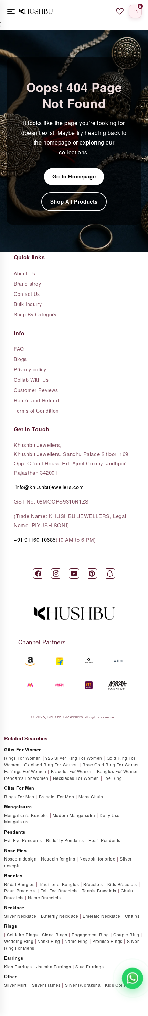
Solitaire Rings (22, 934)
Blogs (20, 359)
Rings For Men (19, 796)
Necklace (14, 907)
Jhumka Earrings (53, 966)
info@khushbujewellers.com (49, 486)
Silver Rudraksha (83, 985)
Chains (132, 916)
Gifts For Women (23, 750)
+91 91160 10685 (35, 539)
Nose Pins (15, 850)
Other (10, 976)
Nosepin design (20, 859)
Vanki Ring (49, 941)
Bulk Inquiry (28, 304)
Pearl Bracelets (20, 890)
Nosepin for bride (97, 859)
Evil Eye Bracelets (59, 890)
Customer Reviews (36, 389)
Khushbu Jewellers (65, 716)
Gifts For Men (19, 788)
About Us (24, 273)
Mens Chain (90, 796)
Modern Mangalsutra (74, 815)
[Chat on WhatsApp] (132, 978)
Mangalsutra (18, 807)
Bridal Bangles (19, 884)
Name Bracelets (44, 897)
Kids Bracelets (122, 884)
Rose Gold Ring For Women (111, 764)
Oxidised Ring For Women (51, 764)
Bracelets (93, 884)
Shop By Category (35, 314)
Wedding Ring (18, 941)
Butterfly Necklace (59, 916)
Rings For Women (22, 758)
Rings (10, 926)
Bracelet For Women (72, 771)
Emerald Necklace (101, 916)
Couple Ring (126, 934)
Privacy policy (30, 369)
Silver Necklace (20, 916)
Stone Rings (54, 934)
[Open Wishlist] (119, 11)
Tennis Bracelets (99, 890)
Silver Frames (46, 985)
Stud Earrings (89, 966)
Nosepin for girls (58, 859)
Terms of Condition (36, 410)
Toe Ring (113, 778)
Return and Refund (36, 400)
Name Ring (76, 941)
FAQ (19, 348)
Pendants (14, 832)
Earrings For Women (25, 771)
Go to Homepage (74, 176)
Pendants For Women (26, 778)
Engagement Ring (90, 934)
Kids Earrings (18, 966)
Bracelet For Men (56, 796)
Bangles (13, 876)
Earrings (13, 958)
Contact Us (27, 293)
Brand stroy (27, 283)
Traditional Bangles (59, 884)
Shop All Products (74, 201)
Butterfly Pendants (65, 840)
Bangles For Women (118, 771)
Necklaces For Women (76, 778)
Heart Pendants (104, 840)
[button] (135, 11)
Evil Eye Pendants (23, 840)
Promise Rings (107, 941)
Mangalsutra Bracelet (26, 815)
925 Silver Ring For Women (73, 758)
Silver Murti (16, 985)
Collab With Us (31, 379)
